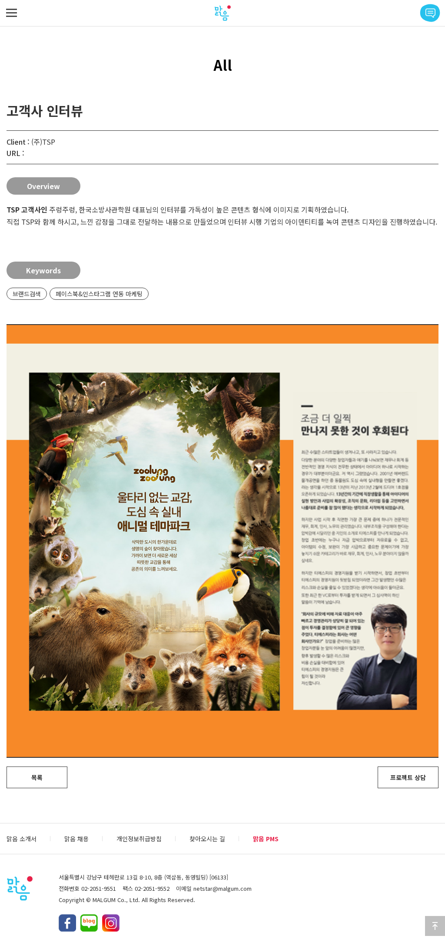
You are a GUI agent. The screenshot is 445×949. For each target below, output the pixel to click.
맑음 (222, 13)
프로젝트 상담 (408, 777)
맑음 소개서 (22, 838)
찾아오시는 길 (207, 838)
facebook (67, 923)
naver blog (89, 923)
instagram (111, 923)
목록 (37, 777)
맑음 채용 (76, 838)
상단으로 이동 (435, 926)
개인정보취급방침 (139, 838)
